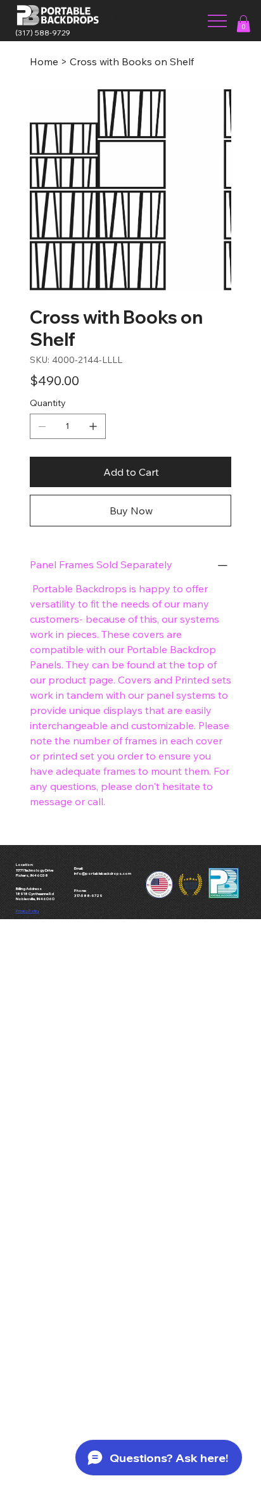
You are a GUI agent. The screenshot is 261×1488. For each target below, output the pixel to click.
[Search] (121, 20)
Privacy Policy (27, 911)
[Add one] (93, 426)
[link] (243, 23)
